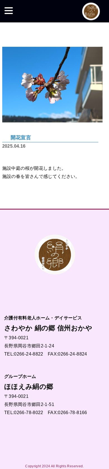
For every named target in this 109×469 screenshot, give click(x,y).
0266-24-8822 (28, 354)
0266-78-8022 (28, 412)
